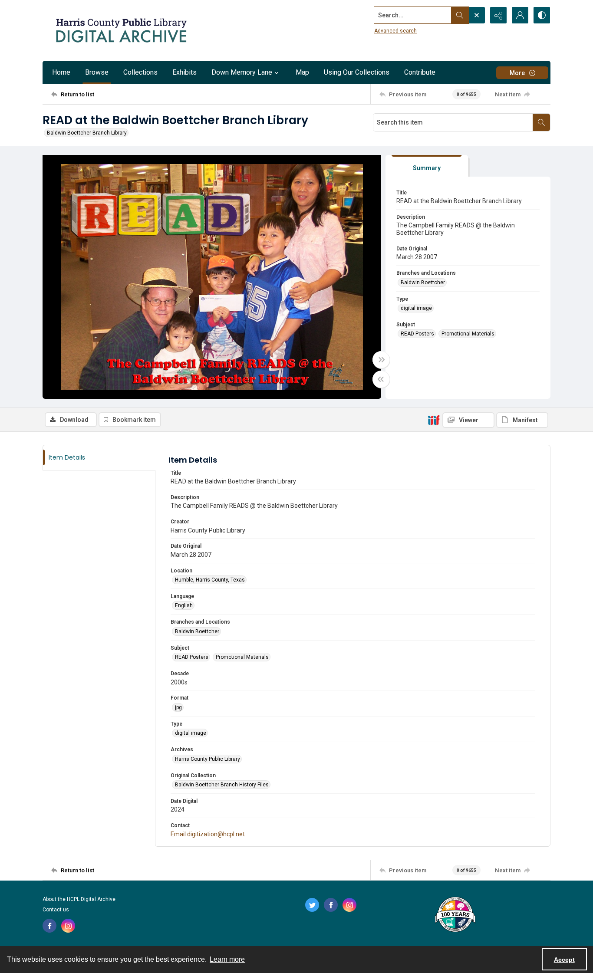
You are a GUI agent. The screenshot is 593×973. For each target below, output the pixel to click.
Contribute (419, 72)
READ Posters (417, 334)
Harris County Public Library (207, 759)
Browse (97, 72)
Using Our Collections (356, 72)
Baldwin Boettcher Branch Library (87, 133)
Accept (564, 959)
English (184, 605)
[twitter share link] (312, 905)
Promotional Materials (467, 334)
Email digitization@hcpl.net (208, 834)
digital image (416, 308)
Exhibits (184, 72)
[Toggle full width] (381, 359)
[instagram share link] (68, 926)
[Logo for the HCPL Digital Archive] (120, 30)
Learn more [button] (227, 959)
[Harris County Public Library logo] (454, 915)
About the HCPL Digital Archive (79, 899)
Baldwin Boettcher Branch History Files (222, 785)
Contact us (56, 910)
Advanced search (395, 31)
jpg (178, 707)
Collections (140, 72)
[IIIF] (434, 419)
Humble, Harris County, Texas (210, 580)
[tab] (426, 166)
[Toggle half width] (381, 379)
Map (302, 72)
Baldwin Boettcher (423, 282)
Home (61, 72)
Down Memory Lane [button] (241, 72)
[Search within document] (541, 122)
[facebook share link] (49, 926)
